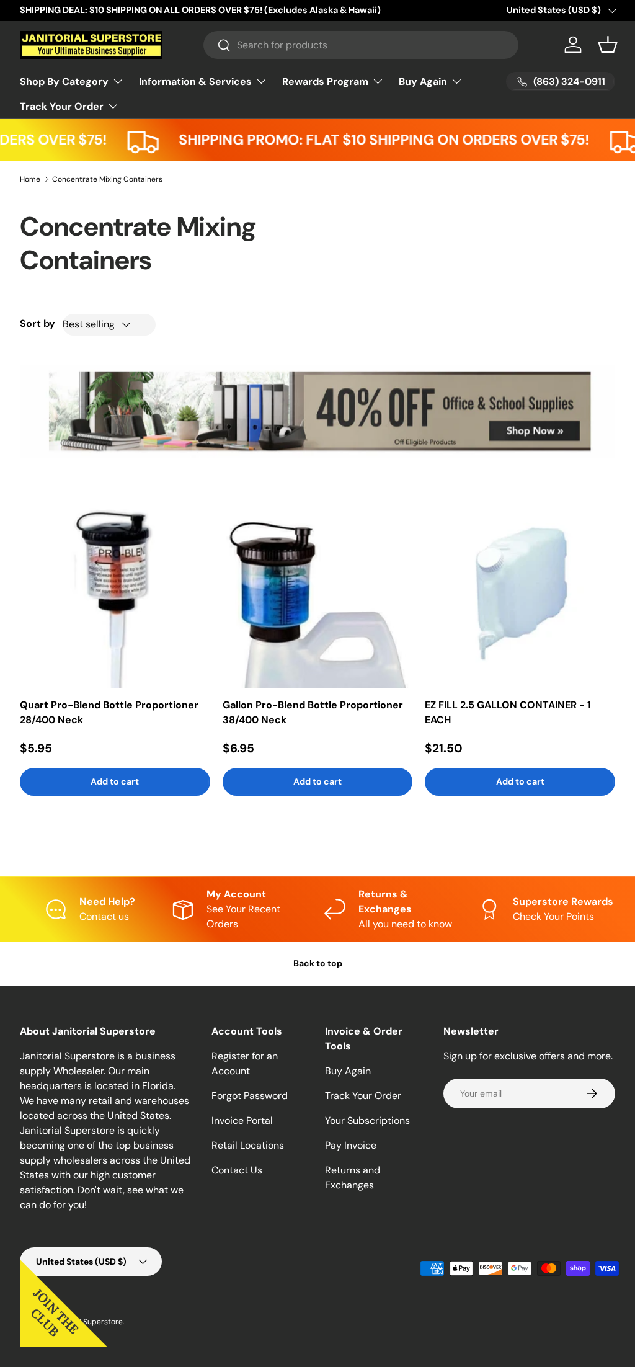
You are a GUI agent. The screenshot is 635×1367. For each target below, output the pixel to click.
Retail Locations (247, 1145)
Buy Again (348, 1070)
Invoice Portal (242, 1120)
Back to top (317, 963)
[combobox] (361, 45)
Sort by (37, 323)
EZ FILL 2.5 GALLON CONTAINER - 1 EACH (508, 712)
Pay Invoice (350, 1145)
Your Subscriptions (367, 1120)
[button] (607, 44)
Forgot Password (249, 1095)
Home (30, 179)
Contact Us (236, 1170)
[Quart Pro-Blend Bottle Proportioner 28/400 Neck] (115, 593)
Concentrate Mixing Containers (107, 179)
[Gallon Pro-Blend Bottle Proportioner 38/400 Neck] (318, 593)
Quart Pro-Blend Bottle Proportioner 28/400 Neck (109, 712)
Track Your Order (363, 1095)
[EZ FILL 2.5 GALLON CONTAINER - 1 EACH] (520, 593)
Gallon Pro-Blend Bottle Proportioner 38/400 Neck (313, 712)
